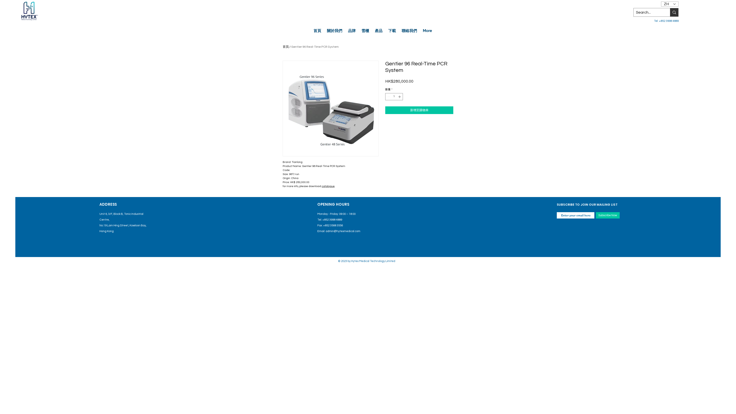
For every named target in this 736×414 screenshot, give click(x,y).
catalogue (328, 186)
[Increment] (400, 96)
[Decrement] (388, 96)
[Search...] (674, 12)
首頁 (286, 46)
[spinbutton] (394, 96)
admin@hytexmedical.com (343, 231)
